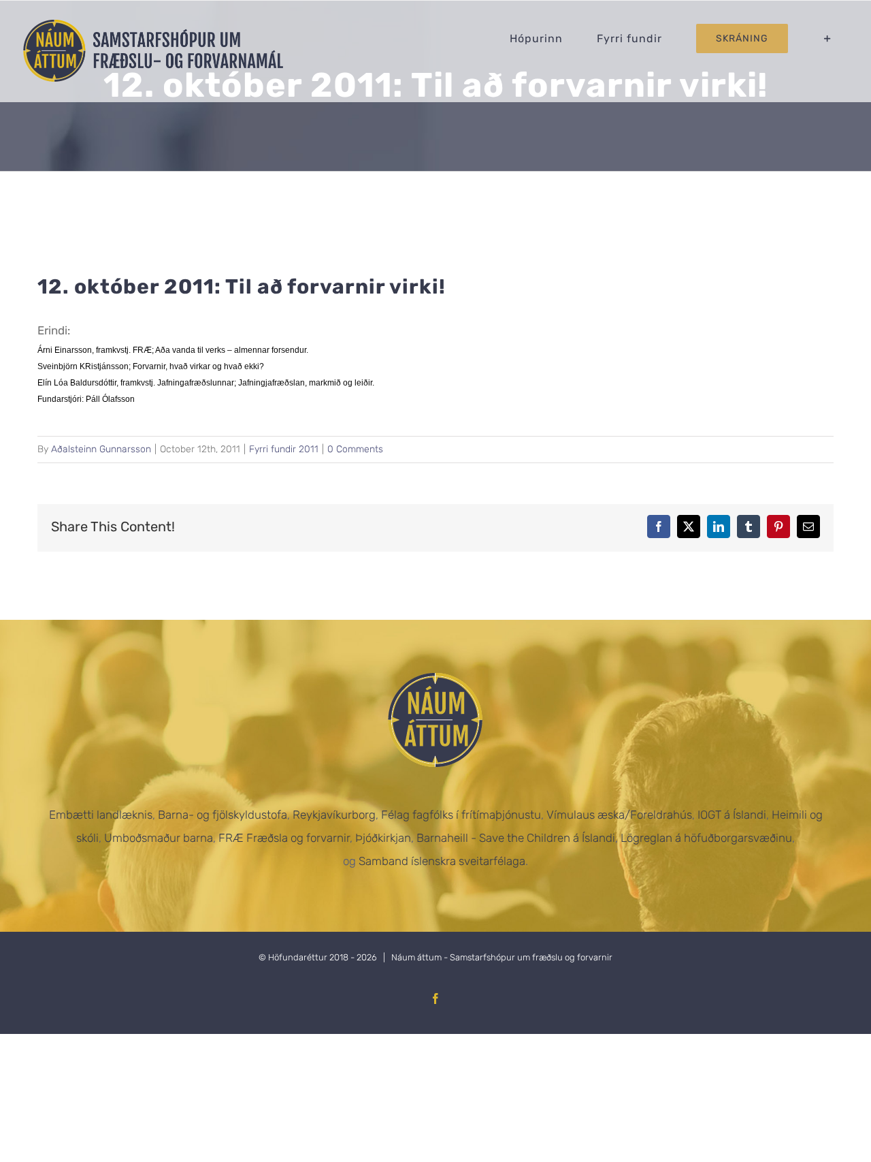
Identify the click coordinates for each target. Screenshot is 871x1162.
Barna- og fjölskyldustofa (222, 814)
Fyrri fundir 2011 (283, 449)
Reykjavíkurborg (334, 814)
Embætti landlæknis (100, 814)
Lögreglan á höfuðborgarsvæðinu (706, 838)
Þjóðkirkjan (383, 838)
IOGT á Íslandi (731, 814)
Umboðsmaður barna (158, 838)
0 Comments (355, 449)
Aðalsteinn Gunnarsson (101, 449)
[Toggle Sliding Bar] (828, 38)
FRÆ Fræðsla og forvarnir (284, 838)
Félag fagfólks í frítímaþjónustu (461, 814)
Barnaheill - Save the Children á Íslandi (515, 838)
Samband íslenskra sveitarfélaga (442, 861)
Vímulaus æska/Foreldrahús (619, 814)
